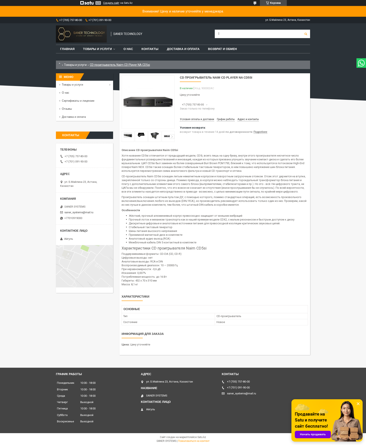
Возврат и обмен (222, 49)
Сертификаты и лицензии (78, 100)
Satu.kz (201, 437)
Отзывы (67, 108)
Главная (67, 49)
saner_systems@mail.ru (78, 212)
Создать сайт (111, 2)
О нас (128, 49)
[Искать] (306, 34)
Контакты (149, 49)
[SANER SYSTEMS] (81, 34)
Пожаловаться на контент (193, 440)
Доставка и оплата (183, 49)
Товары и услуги (97, 49)
